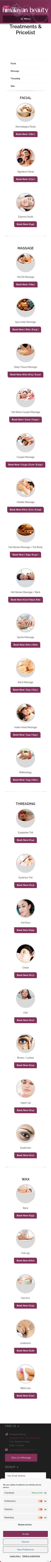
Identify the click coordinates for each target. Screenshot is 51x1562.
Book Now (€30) (25, 1395)
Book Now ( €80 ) (25, 134)
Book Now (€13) (25, 885)
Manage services (25, 1524)
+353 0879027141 (32, 1438)
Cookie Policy (15, 1556)
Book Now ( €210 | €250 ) (25, 419)
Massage (15, 71)
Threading (15, 78)
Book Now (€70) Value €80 (25, 599)
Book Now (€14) (25, 840)
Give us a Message (21, 1457)
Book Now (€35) (25, 1305)
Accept (25, 1534)
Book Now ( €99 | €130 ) (25, 554)
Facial (13, 63)
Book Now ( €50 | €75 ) (25, 689)
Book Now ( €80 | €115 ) (25, 329)
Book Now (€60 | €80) (25, 644)
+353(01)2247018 (16, 1438)
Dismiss (25, 1542)
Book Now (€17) (25, 975)
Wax (13, 86)
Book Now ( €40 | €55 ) (25, 734)
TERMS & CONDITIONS (31, 1556)
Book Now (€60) (25, 1260)
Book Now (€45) (25, 224)
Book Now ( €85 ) (25, 284)
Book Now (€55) (25, 930)
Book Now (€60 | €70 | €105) (25, 509)
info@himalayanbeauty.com (22, 1450)
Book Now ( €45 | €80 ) (25, 780)
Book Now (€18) (25, 1350)
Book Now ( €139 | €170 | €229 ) (25, 464)
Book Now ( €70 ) (25, 179)
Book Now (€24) (25, 1065)
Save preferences (25, 1549)
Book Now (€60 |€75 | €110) (25, 374)
